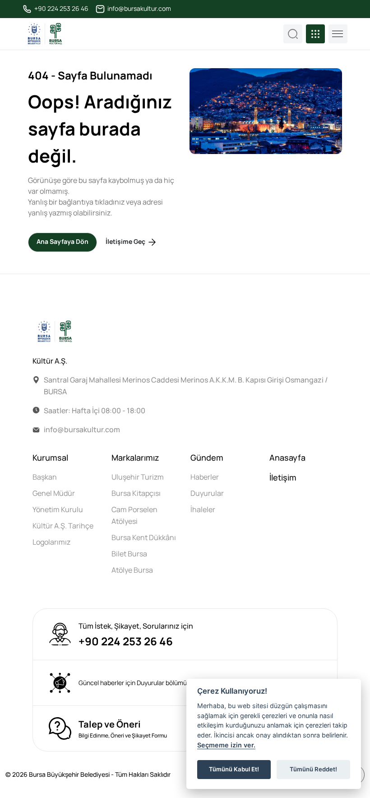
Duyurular (207, 493)
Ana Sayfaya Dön (62, 241)
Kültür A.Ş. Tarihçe (62, 526)
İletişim (282, 477)
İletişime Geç (126, 241)
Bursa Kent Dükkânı (143, 537)
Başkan (44, 477)
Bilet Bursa (129, 554)
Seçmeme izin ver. (226, 745)
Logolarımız (51, 542)
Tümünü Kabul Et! (234, 769)
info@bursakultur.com (138, 9)
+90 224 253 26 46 (60, 9)
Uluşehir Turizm (137, 477)
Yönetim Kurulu (57, 509)
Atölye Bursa (132, 570)
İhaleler (202, 509)
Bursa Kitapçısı (136, 493)
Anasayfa (287, 457)
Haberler (204, 477)
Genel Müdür (53, 493)
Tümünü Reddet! (313, 769)
